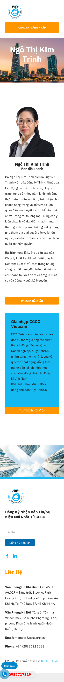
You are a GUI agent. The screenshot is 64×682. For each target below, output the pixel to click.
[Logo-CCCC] (15, 7)
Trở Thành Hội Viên (32, 410)
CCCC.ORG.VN (49, 661)
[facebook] (7, 556)
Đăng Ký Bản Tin (20, 543)
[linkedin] (15, 556)
